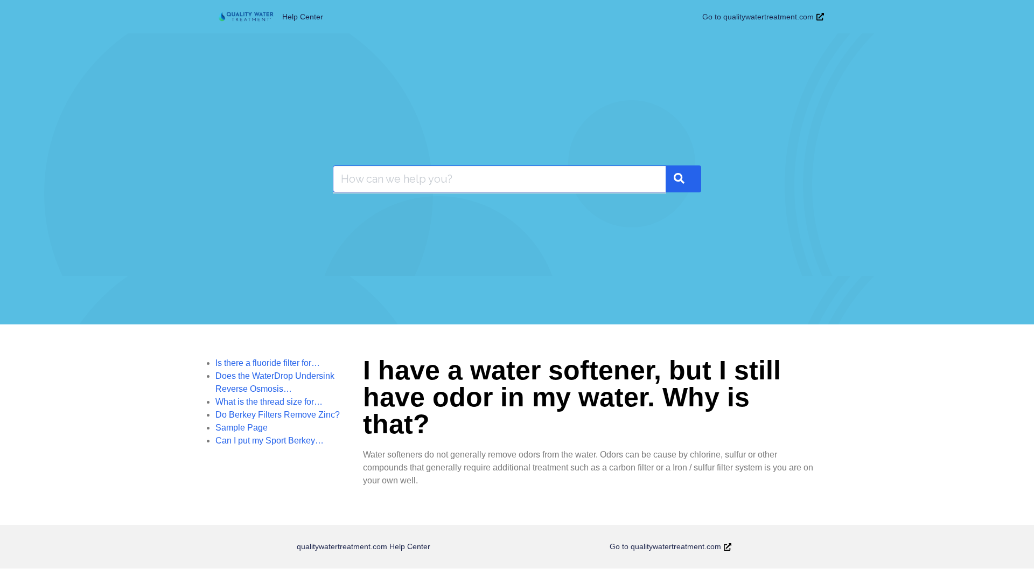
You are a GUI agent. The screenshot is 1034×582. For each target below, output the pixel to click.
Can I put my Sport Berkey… (269, 440)
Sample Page (241, 427)
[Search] (683, 178)
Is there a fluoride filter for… (267, 363)
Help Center (302, 16)
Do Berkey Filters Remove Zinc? (277, 414)
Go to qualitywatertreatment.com (758, 16)
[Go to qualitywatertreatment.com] (820, 16)
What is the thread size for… (269, 401)
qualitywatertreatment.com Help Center (363, 546)
